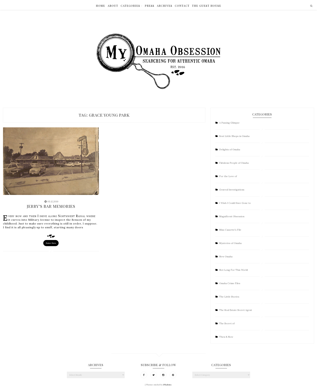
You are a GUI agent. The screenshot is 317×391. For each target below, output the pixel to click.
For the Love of (228, 176)
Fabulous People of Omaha (234, 162)
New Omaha (225, 256)
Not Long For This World (233, 269)
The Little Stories (229, 296)
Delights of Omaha (229, 149)
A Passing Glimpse (229, 122)
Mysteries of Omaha (230, 243)
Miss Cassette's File (230, 229)
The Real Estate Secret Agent (235, 310)
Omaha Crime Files (229, 283)
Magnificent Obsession (231, 216)
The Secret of (227, 323)
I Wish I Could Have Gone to (235, 203)
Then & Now (226, 336)
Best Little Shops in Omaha (234, 136)
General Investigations (231, 189)
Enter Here (51, 243)
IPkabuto (167, 384)
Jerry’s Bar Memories (51, 206)
